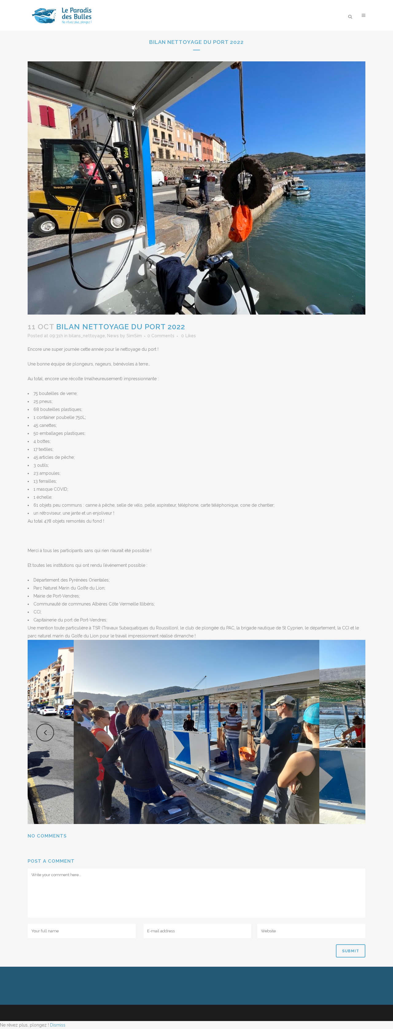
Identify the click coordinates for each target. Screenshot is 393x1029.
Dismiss (57, 1025)
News (113, 335)
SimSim (134, 335)
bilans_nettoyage (87, 335)
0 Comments (160, 335)
